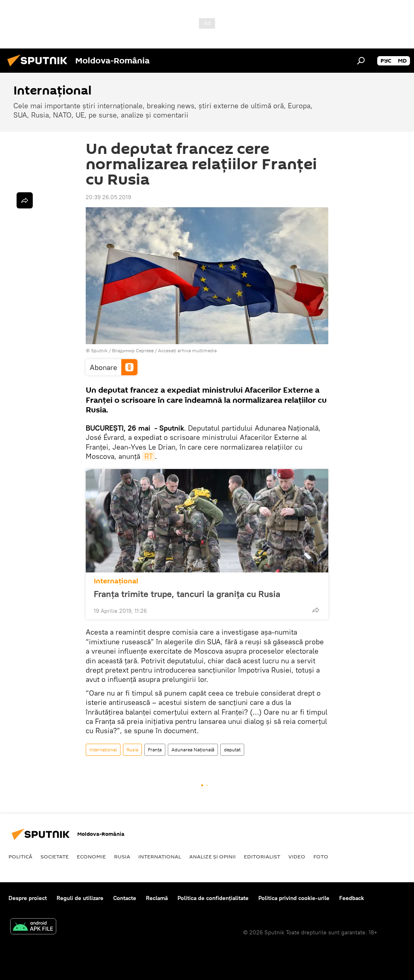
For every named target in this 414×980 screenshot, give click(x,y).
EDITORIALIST (262, 856)
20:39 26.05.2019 (108, 197)
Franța (155, 750)
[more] (316, 610)
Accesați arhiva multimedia (187, 350)
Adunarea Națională (192, 750)
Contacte (124, 898)
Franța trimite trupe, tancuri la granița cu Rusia (187, 594)
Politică (20, 856)
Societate (54, 856)
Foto (320, 856)
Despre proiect (27, 898)
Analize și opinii (212, 856)
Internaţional (116, 581)
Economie (91, 856)
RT (148, 456)
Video (296, 856)
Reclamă (157, 898)
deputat (232, 750)
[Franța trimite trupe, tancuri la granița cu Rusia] (207, 520)
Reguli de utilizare (80, 898)
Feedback (351, 898)
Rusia (132, 750)
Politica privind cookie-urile (294, 898)
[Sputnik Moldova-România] (39, 67)
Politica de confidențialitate (213, 898)
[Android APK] (33, 927)
